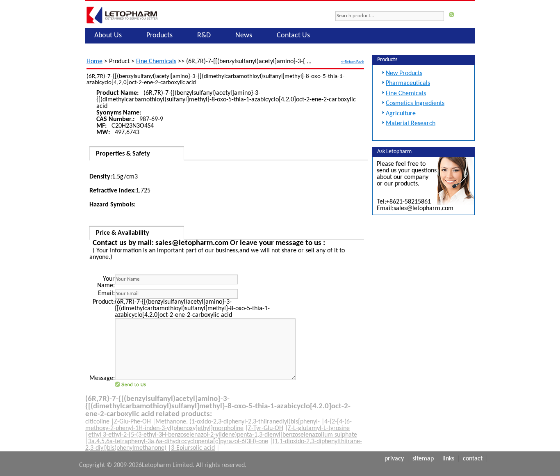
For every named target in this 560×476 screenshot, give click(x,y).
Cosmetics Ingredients (415, 103)
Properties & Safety (123, 154)
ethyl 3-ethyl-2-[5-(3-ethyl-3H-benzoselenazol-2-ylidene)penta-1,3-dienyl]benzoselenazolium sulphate (222, 435)
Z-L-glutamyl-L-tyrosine (319, 428)
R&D (204, 35)
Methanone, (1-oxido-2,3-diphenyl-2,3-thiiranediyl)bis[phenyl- (237, 422)
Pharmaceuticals (408, 83)
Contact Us (293, 35)
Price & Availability (122, 233)
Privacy (394, 458)
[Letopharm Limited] (122, 23)
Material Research (410, 123)
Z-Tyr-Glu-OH (265, 428)
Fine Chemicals (156, 61)
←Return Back (352, 62)
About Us (108, 35)
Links (448, 458)
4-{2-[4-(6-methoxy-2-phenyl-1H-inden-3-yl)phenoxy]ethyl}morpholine (218, 425)
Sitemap (423, 458)
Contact (473, 458)
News (243, 35)
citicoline (97, 422)
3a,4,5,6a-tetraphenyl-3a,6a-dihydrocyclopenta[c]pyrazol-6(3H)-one (178, 441)
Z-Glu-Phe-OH (132, 422)
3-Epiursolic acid (193, 448)
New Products (404, 73)
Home (94, 61)
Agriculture (401, 113)
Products (159, 35)
